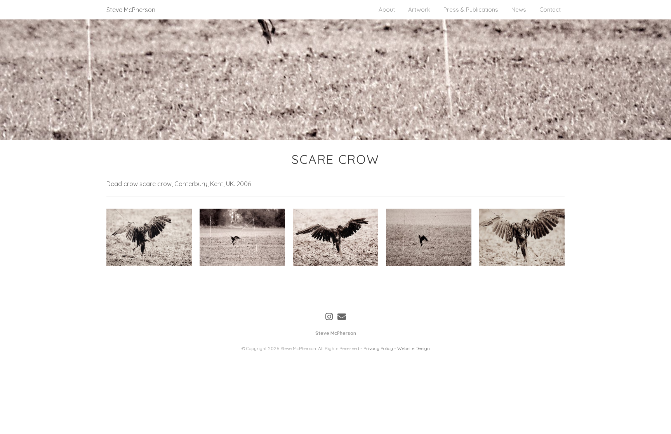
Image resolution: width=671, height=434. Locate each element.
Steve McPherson (130, 10)
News (518, 9)
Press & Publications (470, 9)
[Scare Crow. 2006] (149, 237)
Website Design (413, 348)
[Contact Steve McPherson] (341, 316)
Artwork (419, 9)
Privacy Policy (378, 348)
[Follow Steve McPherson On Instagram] (329, 316)
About (387, 9)
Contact (550, 9)
